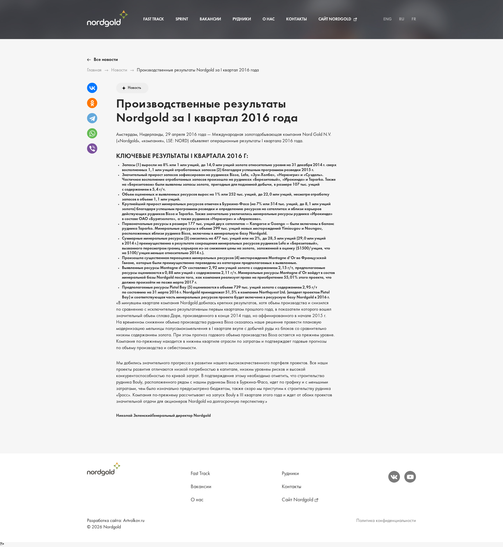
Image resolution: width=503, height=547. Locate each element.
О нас (268, 19)
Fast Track (153, 19)
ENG (387, 19)
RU (401, 19)
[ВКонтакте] (92, 88)
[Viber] (92, 148)
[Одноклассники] (92, 103)
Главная (94, 70)
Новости (119, 70)
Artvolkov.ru (133, 520)
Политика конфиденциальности (386, 520)
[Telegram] (92, 118)
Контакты (296, 19)
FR (414, 19)
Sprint (182, 19)
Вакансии (210, 19)
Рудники (242, 19)
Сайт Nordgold (334, 19)
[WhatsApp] (92, 133)
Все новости (106, 59)
